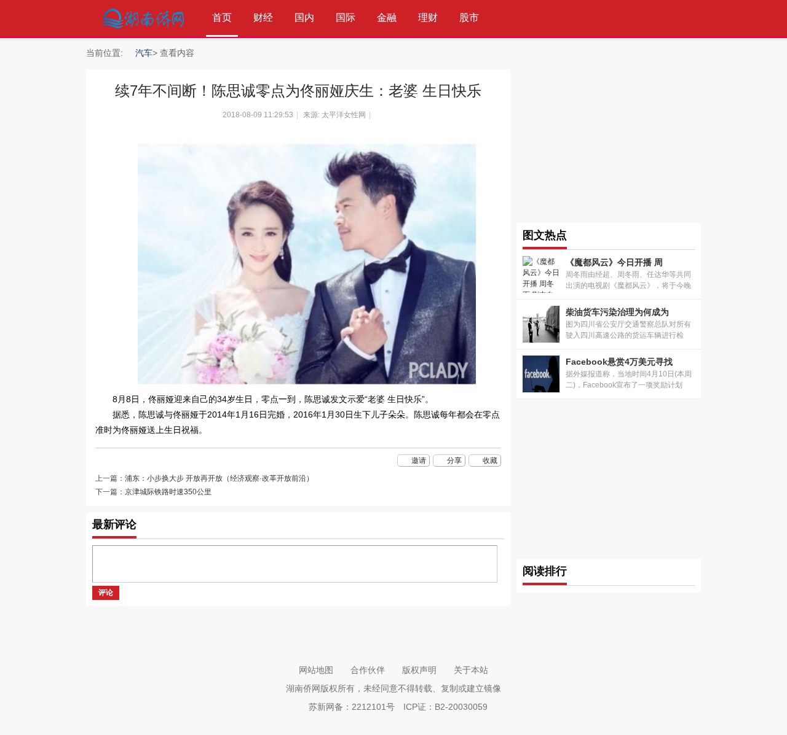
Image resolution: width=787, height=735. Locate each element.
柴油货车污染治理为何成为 (617, 312)
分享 (454, 460)
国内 (304, 17)
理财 (428, 17)
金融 (387, 17)
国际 (345, 17)
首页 (222, 17)
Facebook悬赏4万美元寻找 (619, 362)
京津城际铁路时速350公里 (168, 492)
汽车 (143, 53)
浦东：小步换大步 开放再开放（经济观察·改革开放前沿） (219, 478)
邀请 (418, 460)
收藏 (490, 460)
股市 (469, 17)
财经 (263, 17)
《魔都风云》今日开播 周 (614, 262)
